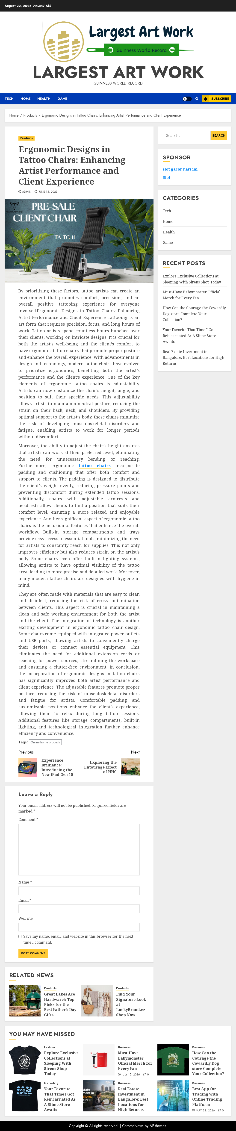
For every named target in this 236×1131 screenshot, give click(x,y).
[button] (197, 98)
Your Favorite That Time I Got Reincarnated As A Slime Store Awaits (189, 335)
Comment (28, 819)
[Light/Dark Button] (187, 99)
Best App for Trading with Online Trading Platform (207, 1096)
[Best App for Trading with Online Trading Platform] (173, 1095)
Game (62, 98)
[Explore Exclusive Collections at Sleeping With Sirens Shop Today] (25, 1059)
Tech (9, 98)
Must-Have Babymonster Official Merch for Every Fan (135, 1060)
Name (25, 882)
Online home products (45, 742)
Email (24, 900)
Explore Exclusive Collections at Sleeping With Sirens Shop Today (61, 1063)
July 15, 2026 (131, 1075)
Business (124, 1047)
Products (26, 138)
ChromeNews (133, 1125)
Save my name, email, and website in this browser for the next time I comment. (78, 939)
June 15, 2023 (48, 192)
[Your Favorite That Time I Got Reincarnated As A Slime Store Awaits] (25, 1095)
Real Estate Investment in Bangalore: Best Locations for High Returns (193, 357)
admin (26, 192)
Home (25, 98)
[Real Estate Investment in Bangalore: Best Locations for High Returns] (99, 1095)
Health (43, 98)
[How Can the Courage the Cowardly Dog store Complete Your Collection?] (173, 1059)
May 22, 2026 (205, 1111)
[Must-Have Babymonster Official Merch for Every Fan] (99, 1059)
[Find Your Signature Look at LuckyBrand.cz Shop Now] (97, 1000)
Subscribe (220, 98)
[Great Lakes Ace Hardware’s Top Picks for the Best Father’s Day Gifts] (25, 1000)
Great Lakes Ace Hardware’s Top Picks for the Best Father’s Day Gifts (60, 1004)
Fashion (49, 1047)
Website (25, 918)
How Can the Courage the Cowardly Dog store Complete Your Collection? (194, 313)
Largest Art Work (118, 72)
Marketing (51, 1083)
